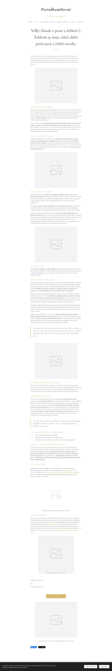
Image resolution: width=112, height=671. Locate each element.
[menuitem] (31, 22)
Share (34, 647)
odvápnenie (53, 524)
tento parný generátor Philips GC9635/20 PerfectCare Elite (61, 472)
